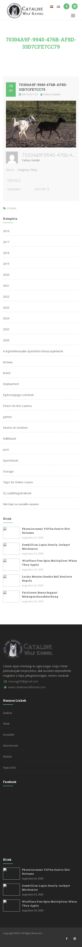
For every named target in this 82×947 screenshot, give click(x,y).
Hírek (6, 724)
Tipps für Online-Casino (18, 482)
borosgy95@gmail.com (23, 681)
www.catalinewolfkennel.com (27, 687)
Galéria (7, 713)
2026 (6, 340)
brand (6, 373)
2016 (6, 231)
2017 (6, 242)
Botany (8, 362)
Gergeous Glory (27, 170)
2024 (6, 318)
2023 (6, 307)
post (6, 449)
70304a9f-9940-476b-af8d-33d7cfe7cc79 (43, 87)
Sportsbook (10, 460)
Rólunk (7, 756)
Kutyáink (8, 734)
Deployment (11, 384)
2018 (6, 253)
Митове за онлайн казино (21, 504)
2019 (6, 264)
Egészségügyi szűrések (18, 395)
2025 (6, 329)
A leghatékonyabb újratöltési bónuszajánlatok (33, 351)
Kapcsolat (9, 767)
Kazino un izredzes (15, 427)
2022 (6, 296)
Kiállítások (9, 438)
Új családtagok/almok (17, 493)
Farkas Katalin (31, 160)
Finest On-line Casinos (17, 406)
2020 (6, 275)
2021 (6, 285)
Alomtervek (10, 745)
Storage (8, 471)
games (7, 417)
